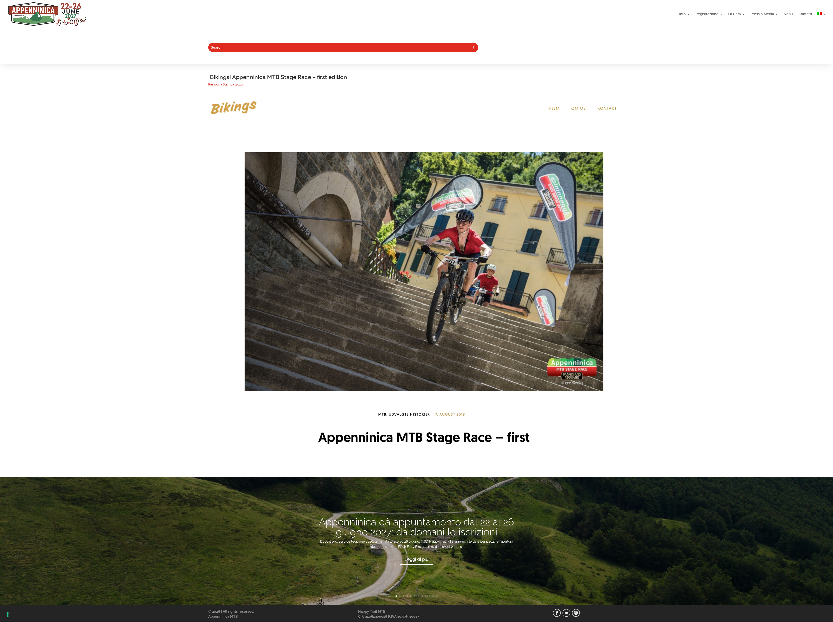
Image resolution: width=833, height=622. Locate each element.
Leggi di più (416, 559)
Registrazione (706, 14)
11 (433, 596)
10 (429, 596)
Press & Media (762, 14)
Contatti (805, 14)
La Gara (734, 14)
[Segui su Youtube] (566, 613)
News (788, 14)
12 (437, 596)
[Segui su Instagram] (576, 613)
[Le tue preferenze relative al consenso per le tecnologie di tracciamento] (7, 614)
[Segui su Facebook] (557, 613)
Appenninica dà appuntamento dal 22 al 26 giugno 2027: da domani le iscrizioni (416, 527)
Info (682, 14)
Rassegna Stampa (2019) (225, 84)
